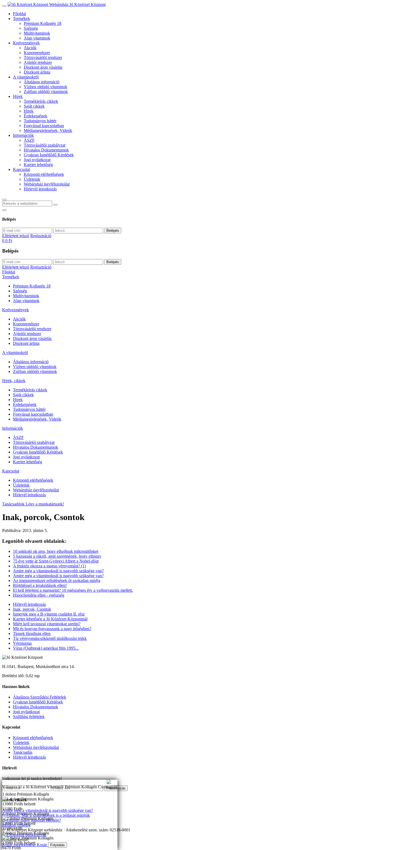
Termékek (21, 18)
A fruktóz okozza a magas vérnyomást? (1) (49, 566)
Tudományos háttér (40, 120)
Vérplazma (22, 643)
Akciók (30, 47)
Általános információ (41, 82)
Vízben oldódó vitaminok (45, 86)
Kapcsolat (21, 169)
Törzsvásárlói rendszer (43, 57)
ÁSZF (29, 140)
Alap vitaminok (37, 38)
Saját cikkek (34, 106)
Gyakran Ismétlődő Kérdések (49, 155)
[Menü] (4, 6)
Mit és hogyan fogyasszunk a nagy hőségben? (52, 628)
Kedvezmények (26, 43)
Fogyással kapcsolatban (44, 125)
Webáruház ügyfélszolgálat (47, 184)
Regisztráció (40, 235)
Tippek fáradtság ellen (32, 633)
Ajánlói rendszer (38, 62)
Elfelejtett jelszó (15, 235)
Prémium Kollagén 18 (42, 23)
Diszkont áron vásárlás (43, 67)
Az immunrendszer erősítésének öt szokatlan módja (56, 580)
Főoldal (19, 13)
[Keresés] (4, 199)
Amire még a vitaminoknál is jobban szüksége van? (46, 782)
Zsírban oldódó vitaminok (46, 91)
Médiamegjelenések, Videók (48, 130)
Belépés (112, 231)
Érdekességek (35, 116)
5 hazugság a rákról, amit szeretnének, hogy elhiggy (57, 556)
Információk (23, 135)
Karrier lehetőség (38, 164)
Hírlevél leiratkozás (40, 189)
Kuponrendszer (37, 52)
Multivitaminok (37, 33)
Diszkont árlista (37, 72)
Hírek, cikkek (13, 380)
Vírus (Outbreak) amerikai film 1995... (46, 648)
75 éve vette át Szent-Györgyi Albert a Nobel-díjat (56, 561)
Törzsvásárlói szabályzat (44, 145)
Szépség (31, 28)
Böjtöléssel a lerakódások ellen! (40, 585)
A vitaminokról (26, 77)
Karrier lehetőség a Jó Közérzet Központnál (50, 619)
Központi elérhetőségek (44, 174)
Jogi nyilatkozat (37, 159)
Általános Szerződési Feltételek (39, 697)
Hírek (18, 96)
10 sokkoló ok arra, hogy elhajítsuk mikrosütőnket (55, 551)
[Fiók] (4, 210)
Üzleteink (32, 179)
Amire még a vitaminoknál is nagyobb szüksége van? (58, 570)
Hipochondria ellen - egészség (38, 595)
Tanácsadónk (14, 504)
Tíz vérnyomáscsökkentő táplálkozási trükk (50, 638)
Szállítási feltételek (29, 716)
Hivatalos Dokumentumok (46, 150)
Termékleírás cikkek (41, 101)
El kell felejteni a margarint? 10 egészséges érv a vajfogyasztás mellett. (73, 590)
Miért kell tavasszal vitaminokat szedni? (46, 623)
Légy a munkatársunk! (45, 504)
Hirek (28, 111)
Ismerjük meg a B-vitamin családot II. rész (49, 614)
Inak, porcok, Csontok (32, 609)
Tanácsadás (22, 752)
